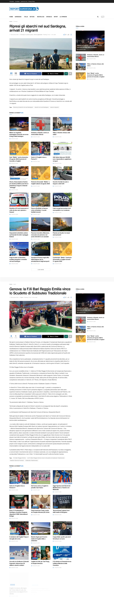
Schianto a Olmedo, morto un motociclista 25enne (40, 133)
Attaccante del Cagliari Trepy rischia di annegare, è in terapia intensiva (40, 588)
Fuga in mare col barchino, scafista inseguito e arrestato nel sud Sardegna (18, 259)
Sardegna (18, 16)
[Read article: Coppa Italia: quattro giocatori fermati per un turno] (62, 528)
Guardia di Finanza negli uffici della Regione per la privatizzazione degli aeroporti (40, 259)
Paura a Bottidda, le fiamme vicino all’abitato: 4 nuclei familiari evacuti (39, 210)
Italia (26, 16)
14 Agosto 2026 (57, 592)
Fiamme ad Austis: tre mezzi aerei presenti (61, 234)
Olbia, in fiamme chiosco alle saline (61, 133)
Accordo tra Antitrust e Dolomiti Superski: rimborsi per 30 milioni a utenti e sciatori (19, 563)
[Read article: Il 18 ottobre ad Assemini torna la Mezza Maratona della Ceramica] (62, 553)
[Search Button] (97, 17)
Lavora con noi (24, 1)
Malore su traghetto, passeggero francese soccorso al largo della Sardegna (18, 134)
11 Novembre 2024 (14, 34)
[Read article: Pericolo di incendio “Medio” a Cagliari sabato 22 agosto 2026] (40, 173)
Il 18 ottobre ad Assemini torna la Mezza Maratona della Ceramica (62, 563)
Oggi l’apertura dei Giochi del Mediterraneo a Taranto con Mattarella (61, 487)
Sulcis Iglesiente (38, 34)
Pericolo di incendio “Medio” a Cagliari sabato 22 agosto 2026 (40, 183)
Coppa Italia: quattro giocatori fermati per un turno (62, 538)
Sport (56, 16)
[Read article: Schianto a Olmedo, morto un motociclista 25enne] (40, 124)
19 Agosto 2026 (57, 514)
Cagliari (13, 154)
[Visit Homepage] (24, 8)
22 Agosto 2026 (57, 163)
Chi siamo (11, 1)
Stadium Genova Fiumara (17, 460)
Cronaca (49, 16)
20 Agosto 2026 (14, 518)
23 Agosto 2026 (14, 138)
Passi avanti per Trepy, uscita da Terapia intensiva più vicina (40, 511)
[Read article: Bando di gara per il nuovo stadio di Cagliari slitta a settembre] (40, 528)
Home (11, 16)
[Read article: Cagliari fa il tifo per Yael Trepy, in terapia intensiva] (40, 553)
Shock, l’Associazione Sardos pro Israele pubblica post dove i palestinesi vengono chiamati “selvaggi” (18, 184)
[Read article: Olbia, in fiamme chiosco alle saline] (62, 124)
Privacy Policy (31, 1)
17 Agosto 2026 (57, 567)
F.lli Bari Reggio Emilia (19, 458)
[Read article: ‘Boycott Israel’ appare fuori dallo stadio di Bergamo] (62, 502)
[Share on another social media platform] (70, 73)
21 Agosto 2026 (57, 186)
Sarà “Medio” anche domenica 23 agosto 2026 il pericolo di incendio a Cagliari (18, 159)
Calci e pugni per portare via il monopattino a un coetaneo (62, 209)
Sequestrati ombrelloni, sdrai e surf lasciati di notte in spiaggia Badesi (18, 235)
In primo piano (29, 34)
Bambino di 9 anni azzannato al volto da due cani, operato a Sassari (18, 210)
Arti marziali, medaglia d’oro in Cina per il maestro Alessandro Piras (62, 588)
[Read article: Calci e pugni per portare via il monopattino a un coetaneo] (62, 200)
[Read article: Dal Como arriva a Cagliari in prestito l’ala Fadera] (40, 477)
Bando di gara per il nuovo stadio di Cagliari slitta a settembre (39, 539)
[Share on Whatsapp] (66, 73)
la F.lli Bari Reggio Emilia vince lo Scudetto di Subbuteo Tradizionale (46, 458)
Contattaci (17, 1)
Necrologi (40, 16)
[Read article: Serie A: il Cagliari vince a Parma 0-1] (40, 148)
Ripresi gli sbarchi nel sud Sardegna (23, 107)
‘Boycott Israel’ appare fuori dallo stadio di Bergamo (61, 511)
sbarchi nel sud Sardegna (41, 107)
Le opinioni (63, 16)
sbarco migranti (54, 107)
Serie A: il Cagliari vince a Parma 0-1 (38, 158)
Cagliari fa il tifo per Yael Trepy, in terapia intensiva (40, 562)
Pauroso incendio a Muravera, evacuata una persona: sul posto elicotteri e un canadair (40, 235)
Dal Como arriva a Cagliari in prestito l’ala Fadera (39, 487)
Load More (41, 269)
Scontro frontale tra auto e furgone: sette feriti (61, 183)
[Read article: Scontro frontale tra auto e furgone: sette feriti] (62, 173)
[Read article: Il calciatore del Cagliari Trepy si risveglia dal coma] (19, 528)
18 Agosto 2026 (57, 541)
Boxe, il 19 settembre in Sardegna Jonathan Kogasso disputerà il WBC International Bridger (18, 513)
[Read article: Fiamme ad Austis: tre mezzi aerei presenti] (62, 224)
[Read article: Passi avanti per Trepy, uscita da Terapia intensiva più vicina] (40, 502)
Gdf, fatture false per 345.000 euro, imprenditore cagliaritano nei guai (62, 159)
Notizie (32, 16)
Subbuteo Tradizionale (32, 460)
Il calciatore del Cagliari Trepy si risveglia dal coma (18, 538)
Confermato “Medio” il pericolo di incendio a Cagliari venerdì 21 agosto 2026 (62, 259)
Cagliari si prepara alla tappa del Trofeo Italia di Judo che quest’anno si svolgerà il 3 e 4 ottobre (18, 589)
